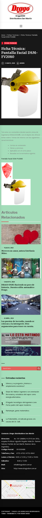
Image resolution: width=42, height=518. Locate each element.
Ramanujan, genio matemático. (17, 410)
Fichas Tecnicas (10, 43)
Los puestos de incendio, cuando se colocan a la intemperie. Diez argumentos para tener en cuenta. (17, 323)
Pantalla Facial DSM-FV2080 (12, 159)
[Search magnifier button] (39, 368)
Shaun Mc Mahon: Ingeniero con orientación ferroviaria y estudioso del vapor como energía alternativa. (22, 394)
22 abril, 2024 (9, 318)
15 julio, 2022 (9, 248)
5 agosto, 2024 (9, 282)
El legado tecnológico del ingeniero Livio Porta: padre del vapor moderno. (21, 403)
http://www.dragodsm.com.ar (25, 468)
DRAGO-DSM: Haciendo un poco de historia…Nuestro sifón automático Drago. (17, 287)
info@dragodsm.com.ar (22, 464)
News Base (25, 514)
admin (22, 63)
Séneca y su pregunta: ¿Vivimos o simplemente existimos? (19, 384)
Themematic (12, 514)
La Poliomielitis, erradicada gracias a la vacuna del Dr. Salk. (21, 420)
